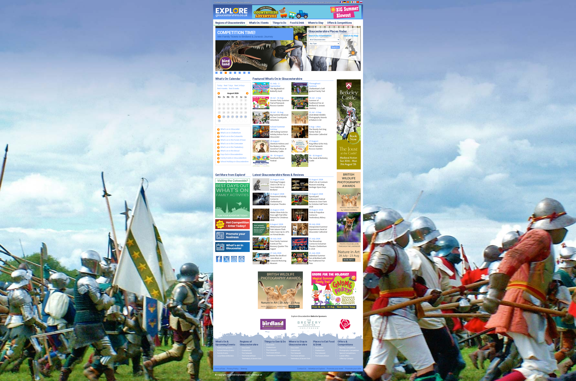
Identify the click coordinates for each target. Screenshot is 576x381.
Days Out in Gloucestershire (231, 154)
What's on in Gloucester (230, 129)
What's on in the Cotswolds (231, 136)
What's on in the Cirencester (231, 143)
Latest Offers (344, 356)
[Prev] (219, 91)
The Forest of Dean (249, 356)
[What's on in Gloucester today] (232, 241)
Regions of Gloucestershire (249, 343)
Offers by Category (346, 358)
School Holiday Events (225, 350)
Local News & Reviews (225, 356)
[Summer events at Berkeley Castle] (349, 78)
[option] (273, 324)
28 (237, 116)
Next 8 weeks (234, 88)
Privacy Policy (232, 368)
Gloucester (246, 347)
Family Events (222, 353)
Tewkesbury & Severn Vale (251, 358)
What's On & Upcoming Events (225, 343)
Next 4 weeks (222, 88)
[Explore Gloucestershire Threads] (241, 254)
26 (228, 116)
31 (219, 120)
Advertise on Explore (301, 2)
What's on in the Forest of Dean (233, 140)
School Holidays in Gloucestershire (234, 161)
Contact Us (288, 2)
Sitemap (244, 368)
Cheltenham (246, 350)
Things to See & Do (275, 341)
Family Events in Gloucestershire (233, 158)
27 (232, 116)
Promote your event (317, 2)
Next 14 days (239, 85)
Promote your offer (332, 2)
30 (245, 116)
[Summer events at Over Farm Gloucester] (306, 4)
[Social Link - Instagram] (234, 254)
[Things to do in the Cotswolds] (232, 177)
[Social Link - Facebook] (219, 254)
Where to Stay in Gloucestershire (298, 343)
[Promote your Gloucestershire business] (232, 230)
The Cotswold (247, 353)
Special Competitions (347, 353)
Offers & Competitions (345, 343)
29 (241, 116)
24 (219, 116)
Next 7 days (228, 85)
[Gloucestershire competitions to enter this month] (232, 218)
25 (224, 116)
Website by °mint (353, 374)
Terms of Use (220, 368)
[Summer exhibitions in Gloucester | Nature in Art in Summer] (349, 171)
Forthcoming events (224, 347)
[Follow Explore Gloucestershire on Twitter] (226, 254)
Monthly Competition (347, 347)
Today (219, 85)
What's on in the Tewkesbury (231, 147)
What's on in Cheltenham (230, 132)
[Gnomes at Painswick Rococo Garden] (333, 271)
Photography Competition (349, 350)
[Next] (247, 91)
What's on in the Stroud (229, 150)
